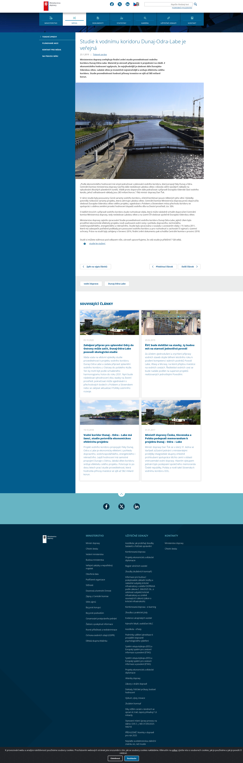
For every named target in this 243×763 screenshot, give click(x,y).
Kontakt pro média (51, 49)
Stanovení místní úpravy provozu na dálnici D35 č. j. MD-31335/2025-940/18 (141, 723)
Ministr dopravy (93, 543)
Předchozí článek (164, 266)
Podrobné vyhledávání (182, 8)
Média (74, 23)
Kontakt (192, 23)
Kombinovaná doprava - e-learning (140, 607)
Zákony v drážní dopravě (136, 683)
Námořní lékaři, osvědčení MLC (139, 623)
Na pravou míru (50, 56)
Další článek (188, 266)
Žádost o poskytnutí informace (99, 624)
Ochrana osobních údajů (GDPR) (100, 635)
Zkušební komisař (133, 703)
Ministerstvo (51, 23)
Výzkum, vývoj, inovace (135, 698)
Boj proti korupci (93, 607)
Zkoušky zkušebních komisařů (138, 571)
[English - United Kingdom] (136, 5)
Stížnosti (89, 585)
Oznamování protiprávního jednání (101, 618)
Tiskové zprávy (49, 37)
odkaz (175, 750)
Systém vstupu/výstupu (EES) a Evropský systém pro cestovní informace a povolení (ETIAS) (138, 649)
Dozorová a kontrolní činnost (98, 590)
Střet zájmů (91, 601)
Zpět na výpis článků (97, 266)
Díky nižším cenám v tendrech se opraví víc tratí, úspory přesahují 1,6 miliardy (141, 712)
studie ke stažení (97, 243)
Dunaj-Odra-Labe (117, 283)
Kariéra (145, 23)
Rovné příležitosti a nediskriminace (101, 629)
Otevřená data (92, 574)
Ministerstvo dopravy (52, 6)
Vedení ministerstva (94, 554)
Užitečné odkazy (168, 23)
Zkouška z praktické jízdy (136, 612)
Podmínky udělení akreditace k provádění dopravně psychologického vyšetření (139, 637)
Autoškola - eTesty (133, 629)
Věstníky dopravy (132, 678)
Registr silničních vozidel (136, 566)
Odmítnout (115, 758)
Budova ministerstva (95, 559)
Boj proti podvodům (95, 613)
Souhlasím (131, 758)
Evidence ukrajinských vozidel (138, 618)
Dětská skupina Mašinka (96, 640)
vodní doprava (91, 283)
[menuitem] (51, 19)
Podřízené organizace (95, 579)
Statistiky (121, 23)
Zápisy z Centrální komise (97, 596)
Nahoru (121, 495)
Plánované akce (50, 43)
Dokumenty (98, 23)
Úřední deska (92, 548)
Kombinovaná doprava (135, 551)
